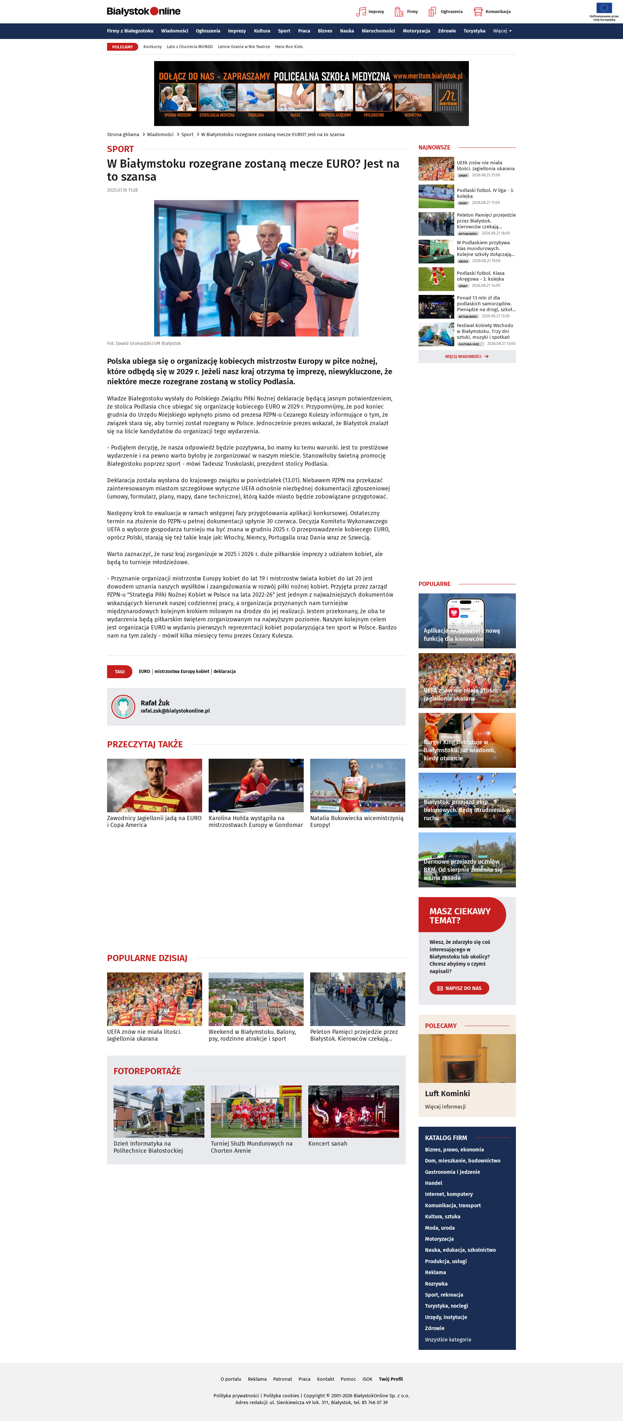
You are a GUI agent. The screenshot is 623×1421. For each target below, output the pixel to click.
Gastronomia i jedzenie (452, 1172)
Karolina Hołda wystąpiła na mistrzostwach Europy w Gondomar (256, 822)
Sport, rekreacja (444, 1295)
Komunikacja (498, 11)
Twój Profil (391, 1379)
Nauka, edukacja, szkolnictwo (460, 1250)
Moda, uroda (440, 1228)
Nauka (347, 31)
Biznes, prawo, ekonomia (454, 1150)
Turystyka (474, 31)
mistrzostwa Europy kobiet (181, 671)
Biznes (325, 31)
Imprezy (376, 11)
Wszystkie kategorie (448, 1340)
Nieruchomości (378, 31)
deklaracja (225, 671)
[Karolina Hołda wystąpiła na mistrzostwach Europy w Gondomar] (256, 785)
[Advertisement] (256, 890)
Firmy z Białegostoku (130, 31)
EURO (144, 671)
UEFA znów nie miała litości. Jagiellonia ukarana (144, 1036)
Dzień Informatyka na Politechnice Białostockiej (148, 1147)
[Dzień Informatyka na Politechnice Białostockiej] (159, 1111)
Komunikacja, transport (453, 1205)
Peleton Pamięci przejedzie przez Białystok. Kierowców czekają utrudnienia (354, 1036)
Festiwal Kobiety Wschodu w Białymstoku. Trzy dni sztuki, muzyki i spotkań (485, 331)
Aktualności (468, 233)
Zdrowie (447, 31)
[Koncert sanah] (353, 1111)
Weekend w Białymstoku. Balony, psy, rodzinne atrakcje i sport (252, 1036)
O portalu (231, 1379)
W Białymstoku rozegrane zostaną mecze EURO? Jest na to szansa (273, 134)
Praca (304, 31)
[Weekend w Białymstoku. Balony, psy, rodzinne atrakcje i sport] (256, 999)
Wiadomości (174, 31)
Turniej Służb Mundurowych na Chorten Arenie (252, 1147)
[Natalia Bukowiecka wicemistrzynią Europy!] (357, 785)
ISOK (367, 1379)
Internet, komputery (449, 1194)
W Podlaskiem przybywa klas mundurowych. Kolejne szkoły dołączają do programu (484, 248)
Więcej (500, 31)
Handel (433, 1183)
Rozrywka (436, 1284)
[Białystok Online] (143, 12)
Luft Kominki (447, 1093)
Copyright (314, 1396)
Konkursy (152, 46)
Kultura (262, 31)
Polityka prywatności (236, 1396)
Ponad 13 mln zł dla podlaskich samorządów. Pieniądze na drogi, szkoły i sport (486, 303)
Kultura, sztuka (442, 1216)
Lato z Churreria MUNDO (190, 46)
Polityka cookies (281, 1396)
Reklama (435, 1272)
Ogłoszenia (452, 11)
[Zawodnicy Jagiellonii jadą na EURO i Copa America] (154, 785)
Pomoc (348, 1379)
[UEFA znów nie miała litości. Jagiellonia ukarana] (154, 999)
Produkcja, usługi (446, 1261)
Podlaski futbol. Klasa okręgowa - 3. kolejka (481, 276)
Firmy (412, 11)
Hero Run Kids (289, 46)
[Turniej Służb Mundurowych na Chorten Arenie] (256, 1111)
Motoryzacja (416, 31)
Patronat (282, 1379)
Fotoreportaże (147, 1071)
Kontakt (325, 1379)
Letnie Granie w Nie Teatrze (244, 46)
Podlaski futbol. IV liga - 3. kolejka (485, 193)
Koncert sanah (328, 1143)
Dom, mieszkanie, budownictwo (462, 1161)
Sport (284, 31)
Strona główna (123, 134)
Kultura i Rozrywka (472, 344)
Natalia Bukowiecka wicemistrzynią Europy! (357, 822)
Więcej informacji (445, 1107)
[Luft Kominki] (467, 1058)
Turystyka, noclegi (446, 1306)
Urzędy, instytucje (446, 1317)
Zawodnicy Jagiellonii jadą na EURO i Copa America (154, 822)
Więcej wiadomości (463, 356)
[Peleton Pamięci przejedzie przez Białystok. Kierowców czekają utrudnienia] (357, 999)
